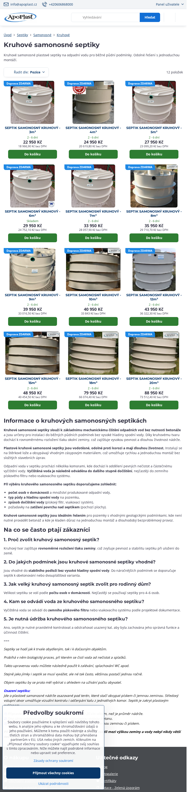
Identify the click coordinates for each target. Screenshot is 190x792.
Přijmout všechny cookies (53, 773)
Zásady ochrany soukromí (53, 760)
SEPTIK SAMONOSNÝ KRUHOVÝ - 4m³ (93, 130)
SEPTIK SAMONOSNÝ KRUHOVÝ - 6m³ (32, 213)
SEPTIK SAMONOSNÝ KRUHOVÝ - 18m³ (93, 381)
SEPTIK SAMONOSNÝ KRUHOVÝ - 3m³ (32, 130)
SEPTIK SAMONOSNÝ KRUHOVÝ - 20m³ (154, 381)
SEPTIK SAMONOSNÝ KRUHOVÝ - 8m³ (154, 213)
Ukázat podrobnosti (53, 783)
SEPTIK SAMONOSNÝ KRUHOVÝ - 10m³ (93, 297)
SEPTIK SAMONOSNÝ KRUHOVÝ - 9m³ (32, 297)
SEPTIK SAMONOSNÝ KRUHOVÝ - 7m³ (93, 213)
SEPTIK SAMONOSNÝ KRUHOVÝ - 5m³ (154, 130)
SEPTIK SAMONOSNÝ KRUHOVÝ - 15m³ (32, 381)
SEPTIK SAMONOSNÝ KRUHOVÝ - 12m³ (154, 297)
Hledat (150, 17)
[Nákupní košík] (169, 17)
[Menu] (181, 17)
